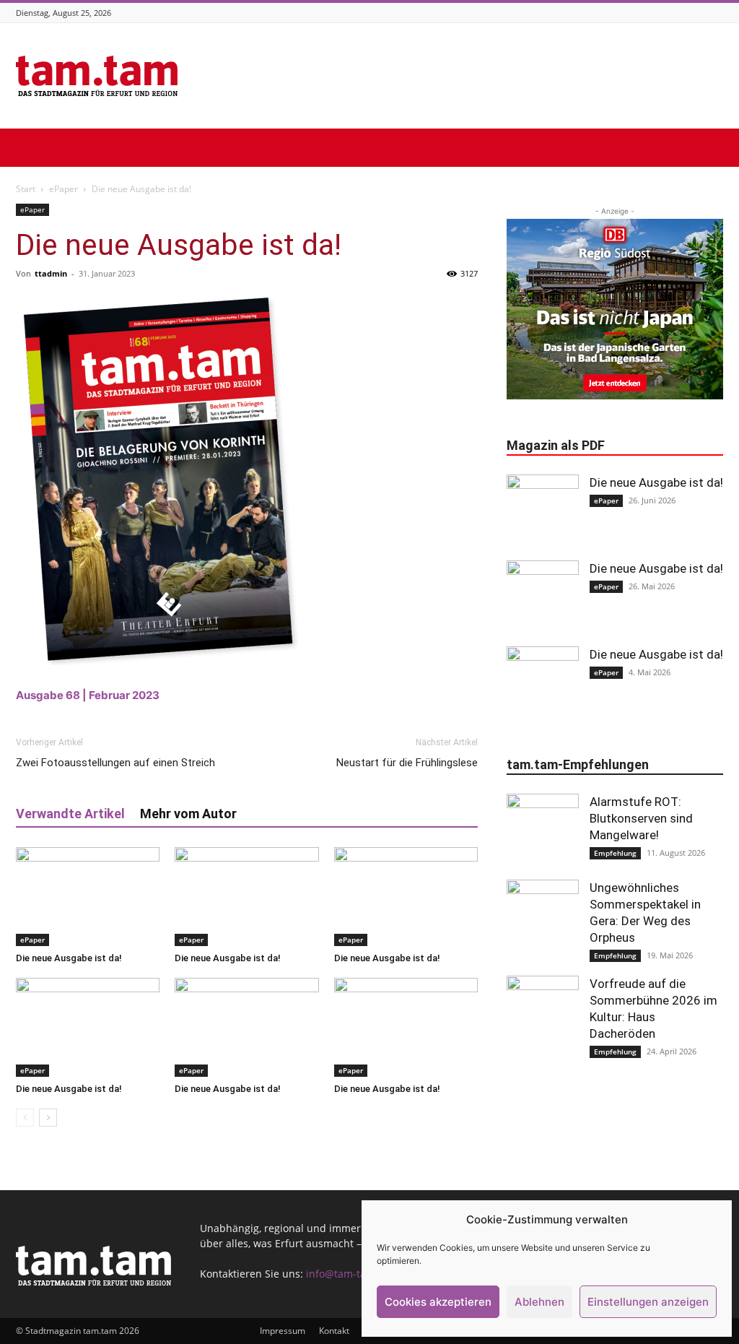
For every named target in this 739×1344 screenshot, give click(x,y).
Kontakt (334, 1331)
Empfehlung (615, 853)
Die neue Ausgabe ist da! (69, 958)
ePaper (63, 189)
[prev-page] (25, 1118)
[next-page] (48, 1118)
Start (25, 189)
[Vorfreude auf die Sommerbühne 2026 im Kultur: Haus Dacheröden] (543, 1012)
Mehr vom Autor (188, 813)
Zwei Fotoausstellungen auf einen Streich (115, 762)
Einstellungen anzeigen (648, 1302)
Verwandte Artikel (70, 813)
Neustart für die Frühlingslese (407, 762)
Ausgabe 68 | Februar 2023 (87, 695)
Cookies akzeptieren (438, 1302)
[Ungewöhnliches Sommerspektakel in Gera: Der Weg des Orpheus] (543, 916)
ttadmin (51, 273)
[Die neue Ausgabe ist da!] (87, 896)
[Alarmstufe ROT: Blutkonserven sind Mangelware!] (543, 830)
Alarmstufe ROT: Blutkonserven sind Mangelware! (641, 818)
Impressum (282, 1331)
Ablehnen (539, 1302)
